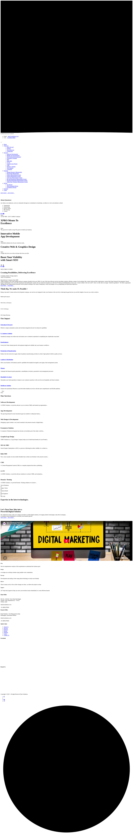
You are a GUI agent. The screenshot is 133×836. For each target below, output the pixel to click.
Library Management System (14, 175)
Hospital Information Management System (17, 180)
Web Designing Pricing (12, 186)
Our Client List (10, 150)
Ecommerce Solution (12, 158)
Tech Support (10, 168)
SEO (8, 159)
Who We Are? (10, 147)
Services (6, 152)
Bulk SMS (9, 161)
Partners (9, 148)
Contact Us (6, 635)
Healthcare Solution (6, 385)
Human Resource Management (14, 172)
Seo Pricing (9, 184)
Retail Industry (5, 342)
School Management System (14, 176)
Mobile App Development (13, 155)
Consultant (9, 169)
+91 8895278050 (11, 137)
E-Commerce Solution (6, 333)
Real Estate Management (13, 173)
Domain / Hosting (11, 166)
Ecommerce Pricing (11, 187)
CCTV (8, 162)
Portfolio (6, 189)
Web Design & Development (14, 157)
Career (5, 190)
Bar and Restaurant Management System (17, 179)
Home (5, 144)
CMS (8, 165)
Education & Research (6, 324)
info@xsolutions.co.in (13, 136)
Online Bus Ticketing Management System (17, 182)
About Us (6, 145)
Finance (3, 368)
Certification (10, 151)
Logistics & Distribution (7, 359)
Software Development (12, 154)
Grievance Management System (14, 177)
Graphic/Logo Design (12, 163)
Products (6, 170)
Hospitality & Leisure (6, 377)
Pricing (5, 183)
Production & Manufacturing (8, 351)
